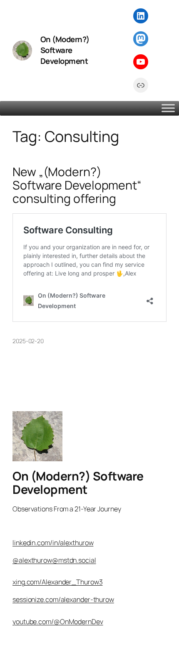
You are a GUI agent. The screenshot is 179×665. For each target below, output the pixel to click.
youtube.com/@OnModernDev (57, 621)
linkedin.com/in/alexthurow (52, 542)
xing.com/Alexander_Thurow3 (57, 582)
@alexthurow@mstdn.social (54, 560)
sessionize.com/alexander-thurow (63, 599)
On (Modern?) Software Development (65, 50)
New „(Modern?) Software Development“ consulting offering (77, 185)
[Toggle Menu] (168, 108)
